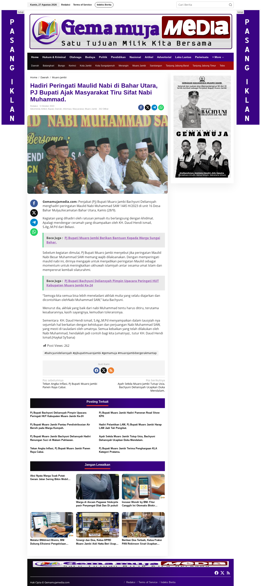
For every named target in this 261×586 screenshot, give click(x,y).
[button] (230, 5)
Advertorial (35, 109)
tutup (21, 12)
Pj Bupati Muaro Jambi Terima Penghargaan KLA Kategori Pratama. (128, 450)
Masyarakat (78, 109)
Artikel (44, 109)
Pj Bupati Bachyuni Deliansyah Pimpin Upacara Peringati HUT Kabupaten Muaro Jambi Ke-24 (58, 414)
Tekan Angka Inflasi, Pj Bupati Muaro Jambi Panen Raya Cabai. (70, 384)
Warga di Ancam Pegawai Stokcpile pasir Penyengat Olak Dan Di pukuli (97, 504)
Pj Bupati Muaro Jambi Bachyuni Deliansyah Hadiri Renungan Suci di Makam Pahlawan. (60, 438)
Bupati (51, 109)
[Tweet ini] (148, 107)
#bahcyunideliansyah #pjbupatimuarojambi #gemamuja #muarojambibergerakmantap (101, 353)
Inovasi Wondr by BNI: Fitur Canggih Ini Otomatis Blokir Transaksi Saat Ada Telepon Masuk (142, 504)
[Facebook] (96, 370)
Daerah (58, 109)
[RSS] (111, 370)
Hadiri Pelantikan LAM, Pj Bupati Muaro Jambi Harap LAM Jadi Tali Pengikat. (130, 426)
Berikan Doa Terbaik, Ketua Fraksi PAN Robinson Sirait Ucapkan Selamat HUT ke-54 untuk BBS (142, 542)
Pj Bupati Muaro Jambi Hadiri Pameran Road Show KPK (129, 414)
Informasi (67, 109)
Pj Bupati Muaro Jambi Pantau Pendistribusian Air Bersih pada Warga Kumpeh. (60, 426)
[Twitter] (104, 370)
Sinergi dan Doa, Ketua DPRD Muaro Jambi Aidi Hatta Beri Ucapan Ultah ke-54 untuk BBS (97, 542)
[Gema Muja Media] (130, 31)
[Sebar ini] (141, 107)
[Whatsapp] (161, 107)
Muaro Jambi (91, 109)
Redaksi (130, 582)
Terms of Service (148, 582)
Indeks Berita (168, 582)
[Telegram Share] (154, 107)
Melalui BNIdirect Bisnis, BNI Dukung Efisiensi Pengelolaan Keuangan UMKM (48, 542)
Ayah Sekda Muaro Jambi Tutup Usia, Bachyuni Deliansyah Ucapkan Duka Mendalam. (141, 386)
